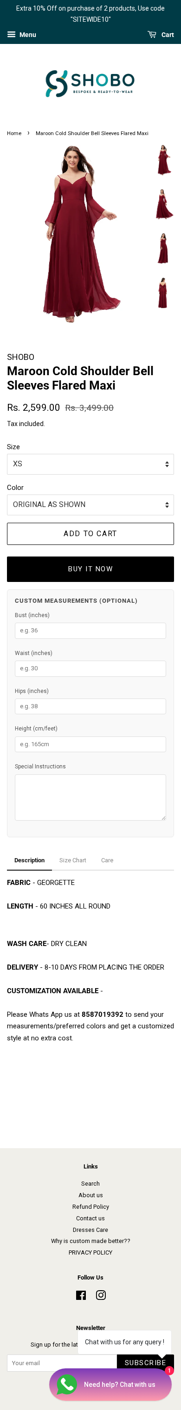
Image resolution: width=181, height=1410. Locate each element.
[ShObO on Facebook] (81, 1297)
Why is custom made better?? (90, 1240)
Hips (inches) (32, 691)
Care (107, 860)
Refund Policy (90, 1206)
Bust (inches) (32, 615)
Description (29, 860)
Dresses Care (90, 1229)
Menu (27, 34)
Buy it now (90, 569)
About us (90, 1195)
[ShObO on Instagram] (101, 1297)
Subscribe (146, 1363)
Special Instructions (40, 766)
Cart (167, 34)
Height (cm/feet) (36, 728)
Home (14, 133)
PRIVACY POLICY (90, 1252)
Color (15, 487)
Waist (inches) (33, 653)
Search (90, 1183)
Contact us (90, 1218)
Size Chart (72, 860)
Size (13, 447)
